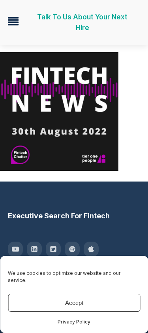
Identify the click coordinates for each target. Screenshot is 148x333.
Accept (74, 302)
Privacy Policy (74, 322)
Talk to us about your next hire (82, 22)
